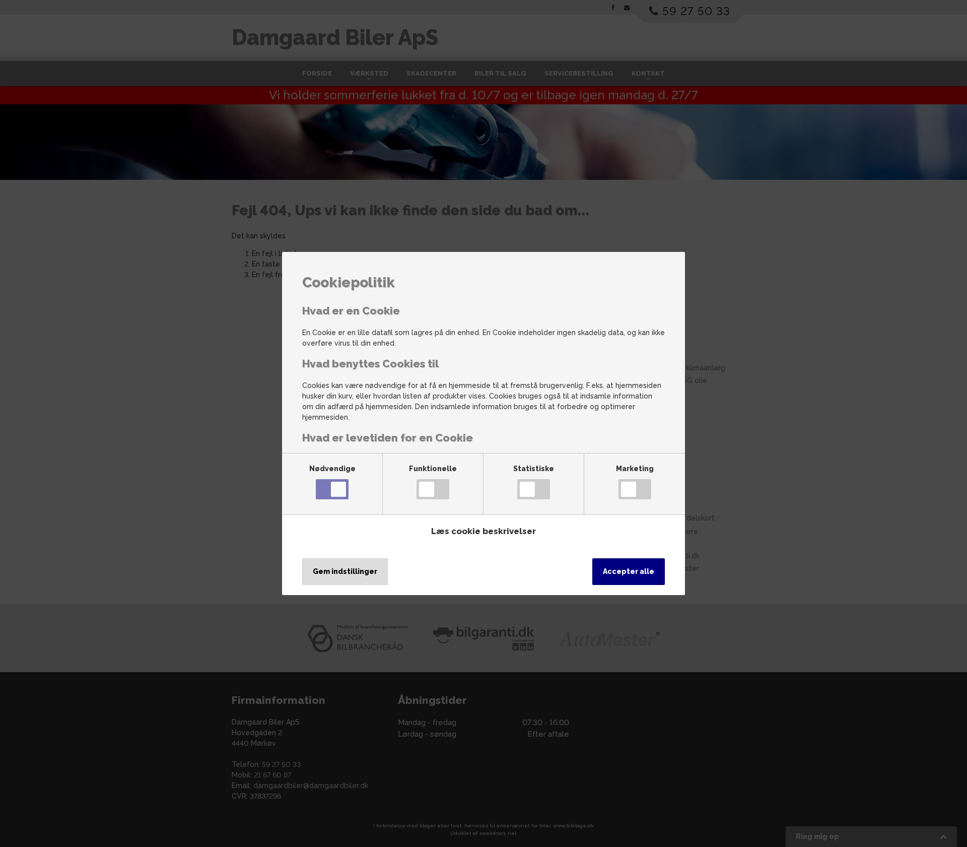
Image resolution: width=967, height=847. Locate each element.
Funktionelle (433, 469)
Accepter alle (628, 571)
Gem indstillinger (345, 571)
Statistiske (533, 469)
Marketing (635, 469)
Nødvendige (332, 469)
